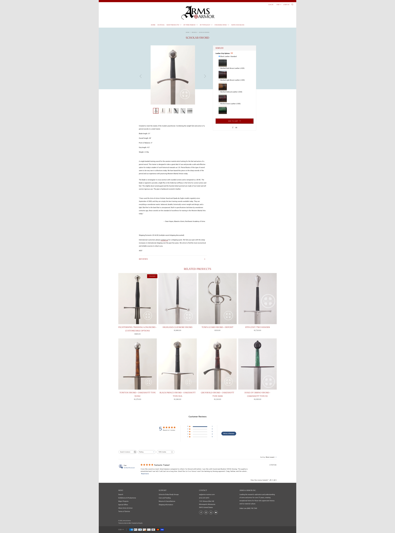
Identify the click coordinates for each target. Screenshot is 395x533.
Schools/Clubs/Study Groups (169, 494)
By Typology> (205, 25)
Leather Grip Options (223, 53)
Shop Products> (173, 25)
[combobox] (147, 452)
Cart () (286, 4)
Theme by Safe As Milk (124, 523)
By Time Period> (190, 25)
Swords (194, 32)
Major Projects (123, 501)
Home (153, 25)
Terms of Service (124, 511)
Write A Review (228, 434)
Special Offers (123, 505)
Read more (145, 474)
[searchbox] (126, 452)
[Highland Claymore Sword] (177, 298)
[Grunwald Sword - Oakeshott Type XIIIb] (217, 364)
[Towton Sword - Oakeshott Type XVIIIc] (137, 364)
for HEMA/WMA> (221, 25)
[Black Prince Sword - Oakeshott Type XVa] (177, 364)
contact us (164, 240)
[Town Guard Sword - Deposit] (217, 298)
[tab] (156, 111)
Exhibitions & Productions (127, 498)
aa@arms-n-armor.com (207, 494)
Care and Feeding (165, 498)
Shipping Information (166, 505)
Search (120, 494)
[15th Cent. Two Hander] (257, 298)
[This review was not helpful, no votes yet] (274, 480)
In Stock (160, 25)
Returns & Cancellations (167, 501)
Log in (270, 4)
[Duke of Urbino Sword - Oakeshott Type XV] (257, 364)
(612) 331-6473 (204, 498)
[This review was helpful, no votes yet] (270, 480)
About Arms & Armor (125, 508)
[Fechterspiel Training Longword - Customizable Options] (137, 298)
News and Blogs (237, 25)
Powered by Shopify (136, 523)
